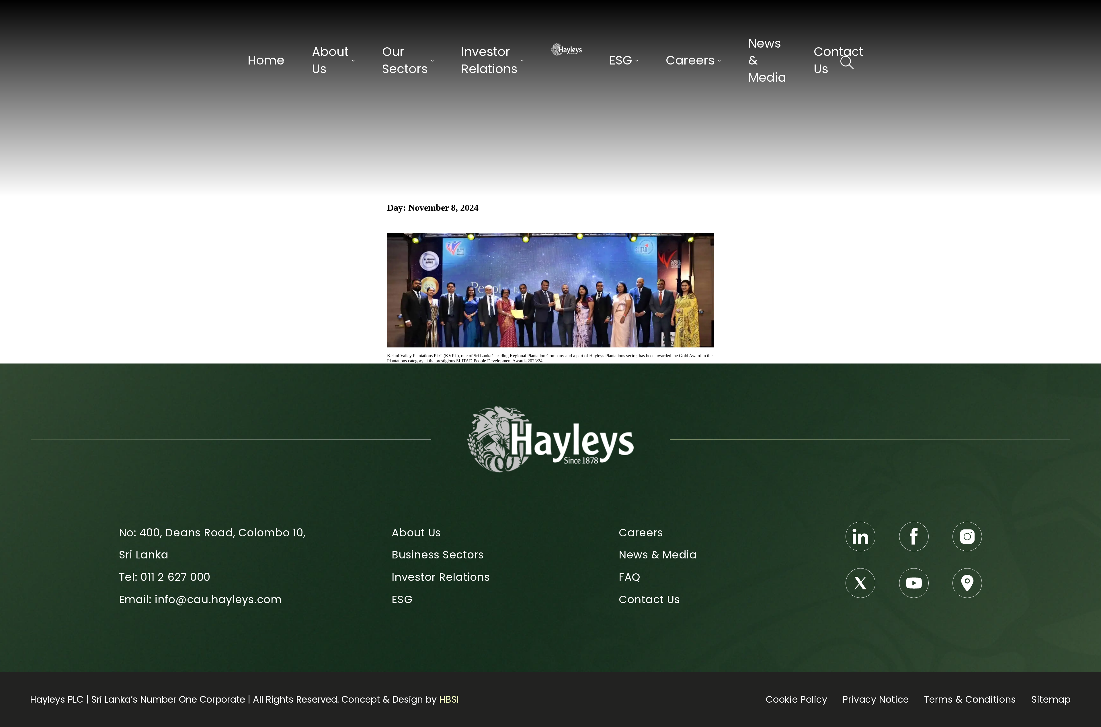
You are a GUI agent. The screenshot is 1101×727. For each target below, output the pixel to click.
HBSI (449, 699)
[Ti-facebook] (914, 537)
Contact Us (838, 60)
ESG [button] (620, 60)
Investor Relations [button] (489, 60)
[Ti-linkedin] (860, 537)
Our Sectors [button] (405, 60)
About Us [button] (330, 60)
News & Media (767, 60)
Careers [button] (690, 60)
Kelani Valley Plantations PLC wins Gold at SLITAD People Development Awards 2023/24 (519, 223)
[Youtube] (914, 583)
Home (266, 60)
